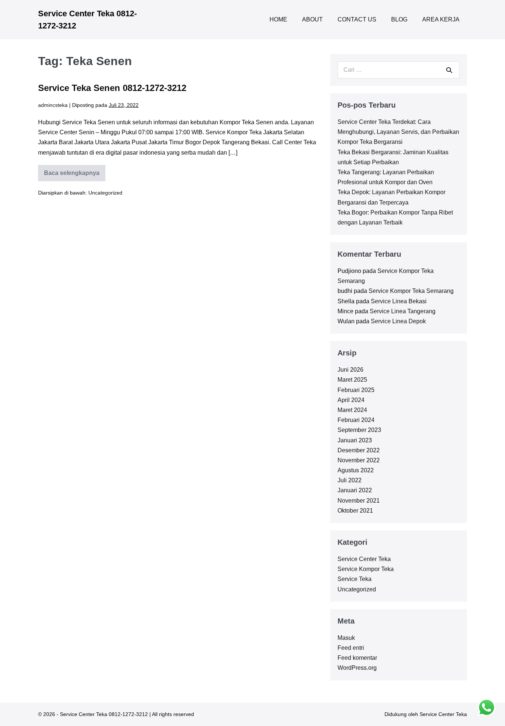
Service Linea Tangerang (402, 311)
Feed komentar (357, 658)
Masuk (346, 638)
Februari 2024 (356, 420)
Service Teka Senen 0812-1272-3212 (112, 88)
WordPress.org (357, 668)
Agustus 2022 (356, 470)
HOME (278, 19)
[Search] (449, 70)
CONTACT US (357, 19)
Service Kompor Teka (366, 569)
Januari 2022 (355, 490)
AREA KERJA (441, 19)
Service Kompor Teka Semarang (411, 291)
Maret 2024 (352, 410)
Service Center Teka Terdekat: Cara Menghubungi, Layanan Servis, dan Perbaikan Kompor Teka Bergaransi (398, 132)
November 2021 (359, 500)
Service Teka (355, 579)
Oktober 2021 (355, 510)
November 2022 (359, 460)
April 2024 (351, 400)
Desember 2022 (359, 450)
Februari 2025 (356, 390)
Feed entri (351, 648)
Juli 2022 (350, 480)
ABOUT (312, 19)
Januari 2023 (355, 440)
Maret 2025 (352, 379)
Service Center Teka (364, 559)
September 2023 (359, 430)
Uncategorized (105, 193)
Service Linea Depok (398, 321)
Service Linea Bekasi (399, 301)
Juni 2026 (350, 370)
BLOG (399, 19)
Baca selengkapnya (71, 175)
